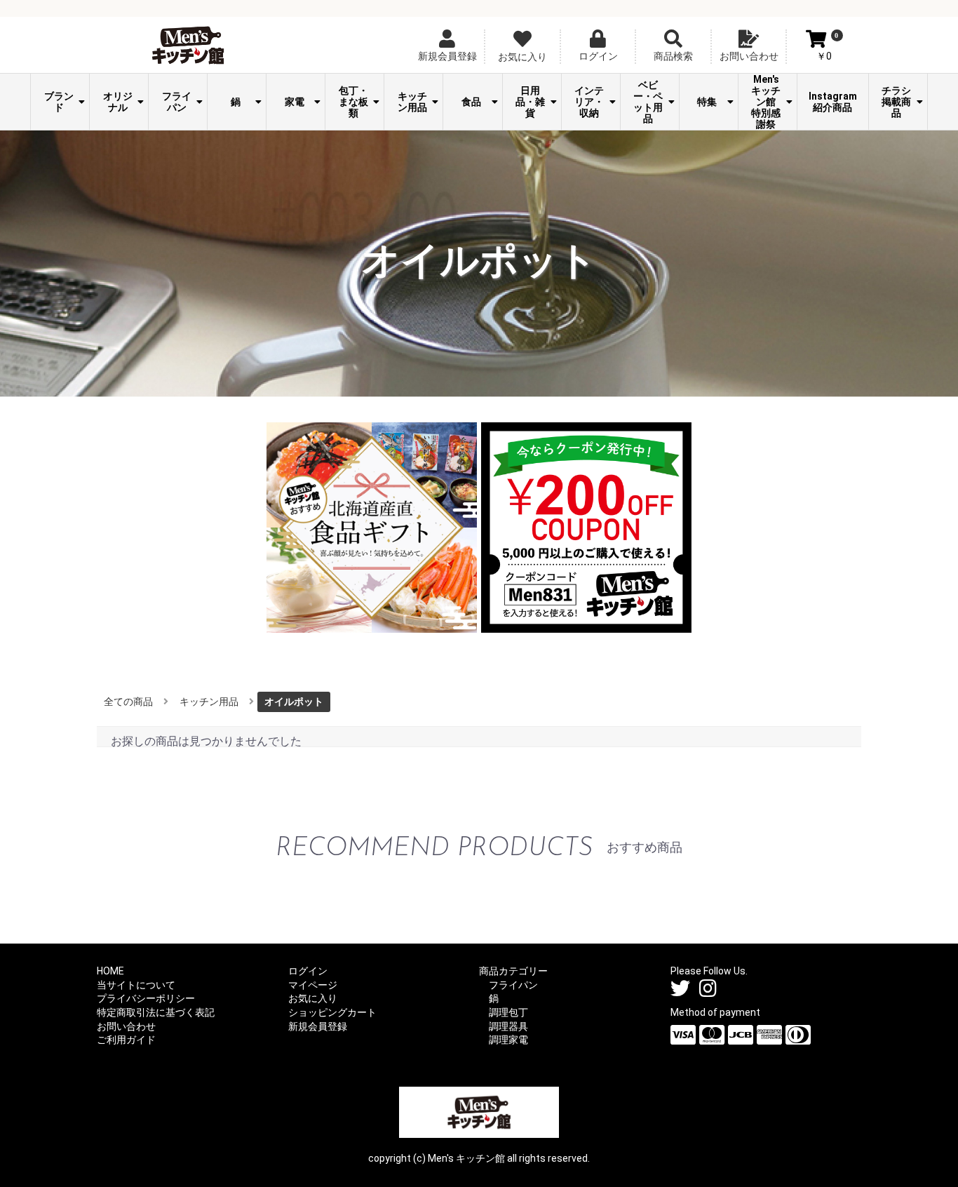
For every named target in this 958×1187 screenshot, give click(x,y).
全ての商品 (128, 701)
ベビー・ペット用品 (648, 101)
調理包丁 (508, 1012)
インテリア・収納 (589, 102)
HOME (110, 971)
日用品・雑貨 (530, 102)
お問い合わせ (126, 1026)
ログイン (308, 971)
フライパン (176, 101)
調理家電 (508, 1039)
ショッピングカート (332, 1012)
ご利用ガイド (126, 1039)
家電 (294, 101)
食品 (471, 101)
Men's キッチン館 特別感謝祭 (768, 102)
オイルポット (293, 701)
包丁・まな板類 (353, 102)
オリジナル (118, 101)
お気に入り (312, 998)
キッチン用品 (412, 101)
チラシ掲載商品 (896, 102)
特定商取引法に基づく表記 (156, 1012)
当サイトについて (136, 985)
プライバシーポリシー (146, 998)
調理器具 (508, 1026)
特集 (707, 101)
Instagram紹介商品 (833, 101)
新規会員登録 (317, 1026)
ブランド (59, 101)
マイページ (312, 985)
